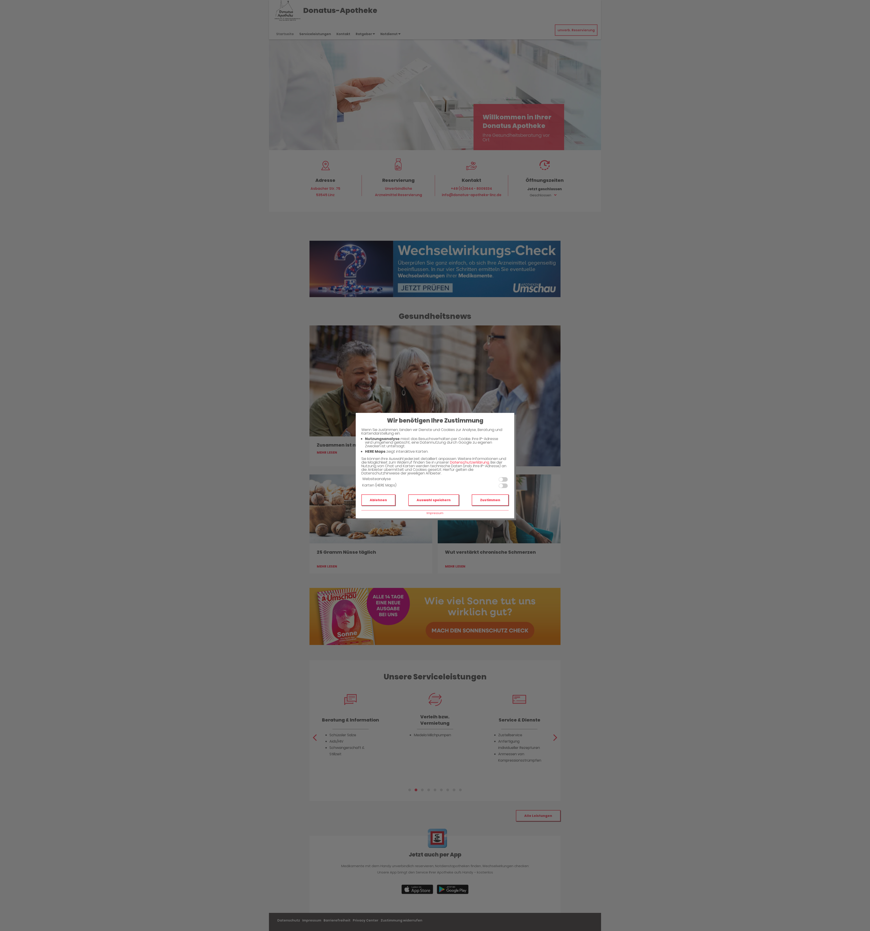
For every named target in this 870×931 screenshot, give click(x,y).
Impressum (435, 513)
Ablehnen (378, 500)
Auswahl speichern (434, 500)
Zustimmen (490, 500)
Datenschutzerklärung (469, 462)
